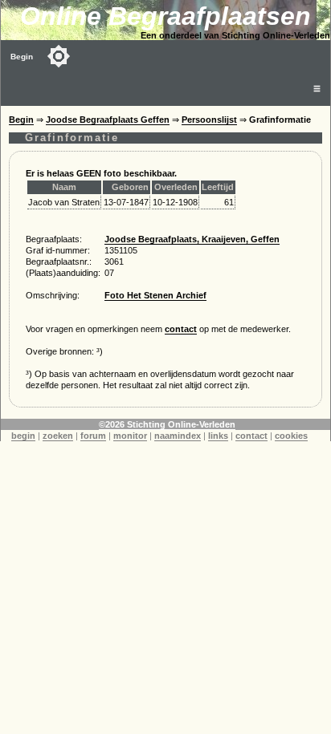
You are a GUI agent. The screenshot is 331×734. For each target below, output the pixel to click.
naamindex (177, 435)
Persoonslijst (209, 119)
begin (23, 435)
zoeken (58, 435)
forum (93, 435)
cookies (291, 435)
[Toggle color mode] (59, 56)
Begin (21, 56)
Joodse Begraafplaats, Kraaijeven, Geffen (192, 239)
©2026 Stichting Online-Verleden (167, 424)
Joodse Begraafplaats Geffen (108, 119)
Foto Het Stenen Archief (155, 295)
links (218, 435)
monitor (130, 435)
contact (181, 329)
